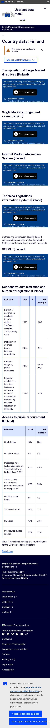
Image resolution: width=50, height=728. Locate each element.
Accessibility (8, 669)
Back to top (7, 551)
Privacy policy (8, 659)
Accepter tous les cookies (25, 713)
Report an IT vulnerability (13, 644)
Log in (22, 19)
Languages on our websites (15, 649)
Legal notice (7, 664)
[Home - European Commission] (8, 14)
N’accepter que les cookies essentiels (29, 721)
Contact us (7, 639)
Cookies (6, 654)
